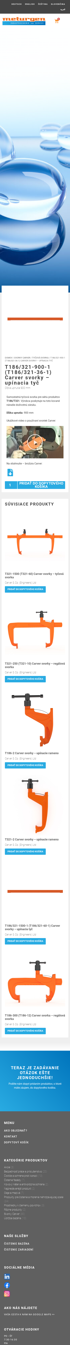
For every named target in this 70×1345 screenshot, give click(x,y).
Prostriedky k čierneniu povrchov (22, 1205)
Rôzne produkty (13, 1209)
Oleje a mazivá (12, 1192)
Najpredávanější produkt (17, 1188)
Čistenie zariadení (18, 1249)
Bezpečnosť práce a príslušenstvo (23, 1171)
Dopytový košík (16, 1142)
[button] (35, 442)
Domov (8, 357)
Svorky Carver (22, 357)
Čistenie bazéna (16, 1243)
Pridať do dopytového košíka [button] (25, 589)
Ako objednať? (15, 1130)
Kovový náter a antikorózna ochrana (24, 1184)
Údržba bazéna (12, 1218)
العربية (62, 9)
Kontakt (10, 1136)
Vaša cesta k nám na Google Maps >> (29, 1314)
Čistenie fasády (12, 1180)
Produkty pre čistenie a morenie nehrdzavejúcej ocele (33, 1197)
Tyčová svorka (40, 357)
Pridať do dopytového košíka (41, 485)
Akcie (7, 1167)
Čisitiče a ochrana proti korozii (20, 1175)
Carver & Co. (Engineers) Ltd (20, 582)
